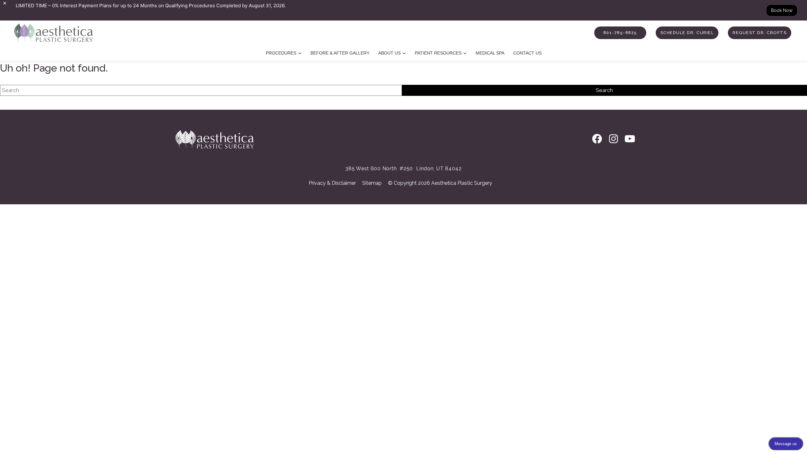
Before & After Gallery (340, 52)
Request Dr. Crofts (760, 32)
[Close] (5, 3)
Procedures (281, 52)
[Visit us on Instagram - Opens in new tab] (613, 139)
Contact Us (527, 52)
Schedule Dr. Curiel (687, 32)
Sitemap (372, 183)
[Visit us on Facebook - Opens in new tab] (597, 139)
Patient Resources (438, 52)
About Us (389, 52)
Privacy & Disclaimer (332, 183)
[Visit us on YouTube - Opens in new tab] (630, 139)
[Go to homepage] (46, 33)
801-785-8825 (620, 32)
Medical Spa (490, 52)
